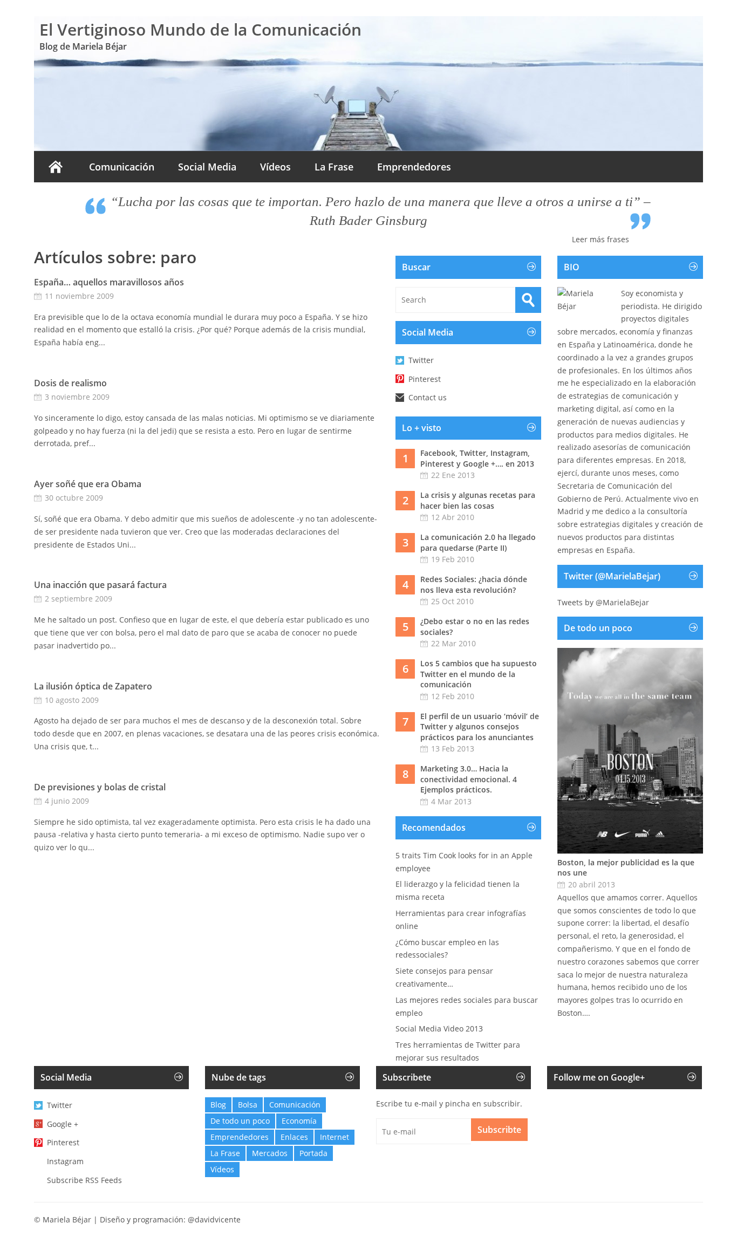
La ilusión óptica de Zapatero (93, 686)
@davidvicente (214, 1219)
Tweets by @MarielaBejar (603, 602)
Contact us (427, 397)
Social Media (207, 166)
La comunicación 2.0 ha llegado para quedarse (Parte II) (478, 542)
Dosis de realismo (70, 383)
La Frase (334, 166)
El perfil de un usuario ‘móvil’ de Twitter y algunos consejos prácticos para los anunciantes (479, 726)
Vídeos (275, 166)
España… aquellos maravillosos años (109, 282)
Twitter (421, 360)
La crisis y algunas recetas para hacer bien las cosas (477, 500)
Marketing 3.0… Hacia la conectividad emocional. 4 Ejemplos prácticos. (468, 779)
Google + (62, 1124)
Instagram (65, 1161)
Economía (299, 1121)
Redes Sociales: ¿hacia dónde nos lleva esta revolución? (473, 584)
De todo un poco (240, 1121)
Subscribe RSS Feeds (84, 1180)
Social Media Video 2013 (439, 1028)
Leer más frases (600, 239)
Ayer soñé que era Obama (87, 484)
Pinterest (424, 379)
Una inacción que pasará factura (100, 585)
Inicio (55, 166)
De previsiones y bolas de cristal (100, 787)
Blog (218, 1104)
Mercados (270, 1153)
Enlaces (294, 1137)
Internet (334, 1137)
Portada (313, 1153)
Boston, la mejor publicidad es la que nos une (625, 867)
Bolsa (247, 1104)
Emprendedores (414, 166)
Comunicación (121, 166)
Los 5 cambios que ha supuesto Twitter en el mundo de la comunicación (478, 673)
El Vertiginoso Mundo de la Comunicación (200, 29)
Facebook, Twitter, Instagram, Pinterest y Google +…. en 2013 (477, 458)
